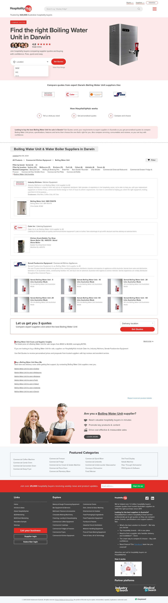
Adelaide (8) (89, 167)
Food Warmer (90, 471)
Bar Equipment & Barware (61, 508)
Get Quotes (58, 62)
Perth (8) (69, 167)
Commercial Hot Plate (56, 172)
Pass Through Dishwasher (132, 465)
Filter (153, 160)
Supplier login (30, 536)
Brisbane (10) (58, 167)
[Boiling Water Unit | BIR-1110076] (37, 199)
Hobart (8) (78, 167)
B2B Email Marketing (21, 518)
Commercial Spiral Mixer (94, 459)
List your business (30, 530)
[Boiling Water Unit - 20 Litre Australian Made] (130, 277)
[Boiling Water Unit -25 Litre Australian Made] (37, 295)
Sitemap (17, 525)
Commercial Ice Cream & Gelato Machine (64, 465)
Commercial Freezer (57, 459)
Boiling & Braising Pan (51, 170)
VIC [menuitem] (16, 72)
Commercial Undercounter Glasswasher (100, 465)
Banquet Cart (35, 170)
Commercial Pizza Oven (58, 468)
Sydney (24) (32, 167)
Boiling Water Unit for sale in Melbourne (28, 373)
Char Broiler (95, 170)
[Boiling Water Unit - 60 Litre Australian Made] (130, 295)
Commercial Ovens (89, 504)
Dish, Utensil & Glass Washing (93, 508)
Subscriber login (30, 542)
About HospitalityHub (21, 511)
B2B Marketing (19, 515)
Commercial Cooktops (60, 525)
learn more (92, 437)
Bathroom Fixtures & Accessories (64, 511)
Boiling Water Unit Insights (24, 174)
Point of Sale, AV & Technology (93, 536)
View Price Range (59, 67)
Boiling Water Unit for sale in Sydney (27, 369)
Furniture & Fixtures (89, 522)
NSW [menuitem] (17, 68)
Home (16, 504)
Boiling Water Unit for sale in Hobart (27, 384)
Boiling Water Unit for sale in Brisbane (27, 376)
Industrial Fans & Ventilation (92, 525)
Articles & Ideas (19, 508)
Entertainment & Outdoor (91, 511)
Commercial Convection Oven (24, 466)
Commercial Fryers (59, 532)
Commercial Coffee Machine (24, 459)
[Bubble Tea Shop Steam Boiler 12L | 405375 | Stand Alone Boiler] (37, 236)
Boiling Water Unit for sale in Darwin (27, 392)
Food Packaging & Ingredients (93, 515)
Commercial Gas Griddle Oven (33, 172)
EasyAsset (138, 544)
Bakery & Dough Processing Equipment (66, 504)
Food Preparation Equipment (93, 518)
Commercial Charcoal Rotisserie (115, 170)
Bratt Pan (65, 170)
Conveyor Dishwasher (93, 468)
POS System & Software (131, 468)
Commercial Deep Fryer (22, 469)
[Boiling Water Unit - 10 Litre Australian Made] (84, 277)
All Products (17, 160)
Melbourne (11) (44, 167)
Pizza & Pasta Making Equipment (94, 532)
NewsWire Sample (20, 522)
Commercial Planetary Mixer (59, 471)
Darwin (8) (101, 167)
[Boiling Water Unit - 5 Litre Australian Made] (37, 277)
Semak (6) (29, 165)
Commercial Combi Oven (22, 463)
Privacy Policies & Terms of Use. (64, 600)
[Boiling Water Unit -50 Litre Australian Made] (84, 295)
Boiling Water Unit (62, 160)
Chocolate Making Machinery (63, 515)
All (36, 165)
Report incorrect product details (140, 398)
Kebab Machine (127, 462)
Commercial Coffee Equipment (63, 522)
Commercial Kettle (73, 172)
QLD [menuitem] (17, 76)
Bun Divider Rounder (80, 170)
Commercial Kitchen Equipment (38, 160)
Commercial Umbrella (93, 462)
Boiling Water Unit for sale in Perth (26, 380)
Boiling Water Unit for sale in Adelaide (27, 388)
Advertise (152, 3)
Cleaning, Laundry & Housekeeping (65, 518)
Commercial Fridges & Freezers (63, 529)
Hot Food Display (128, 459)
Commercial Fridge (56, 462)
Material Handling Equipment (93, 529)
